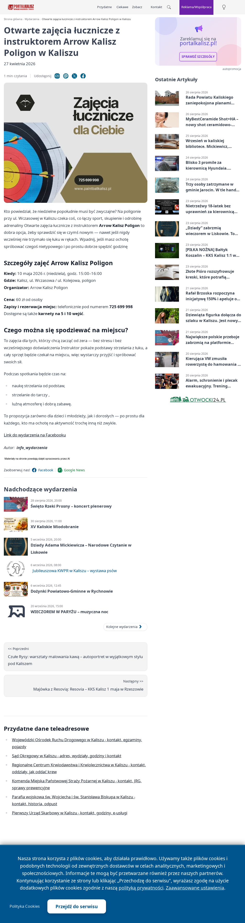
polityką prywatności (141, 888)
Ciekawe (122, 7)
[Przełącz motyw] (224, 7)
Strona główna (13, 19)
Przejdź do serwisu (77, 906)
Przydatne (104, 7)
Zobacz (137, 7)
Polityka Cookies (25, 906)
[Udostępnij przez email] (66, 76)
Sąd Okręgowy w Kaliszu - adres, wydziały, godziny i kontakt (66, 755)
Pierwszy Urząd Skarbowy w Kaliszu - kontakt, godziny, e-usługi (69, 813)
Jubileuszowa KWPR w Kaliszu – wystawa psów (75, 570)
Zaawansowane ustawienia (195, 888)
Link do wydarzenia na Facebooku (35, 435)
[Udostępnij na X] (74, 76)
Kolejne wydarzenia (122, 626)
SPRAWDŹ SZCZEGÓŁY (198, 56)
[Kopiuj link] (57, 76)
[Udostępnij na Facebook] (83, 76)
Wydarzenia (32, 19)
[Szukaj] (169, 7)
